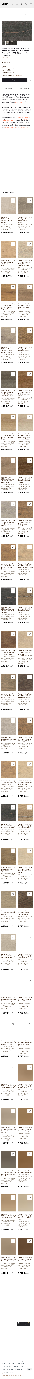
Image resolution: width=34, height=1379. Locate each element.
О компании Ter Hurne (24, 1318)
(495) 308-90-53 (9, 1343)
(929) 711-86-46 (9, 1348)
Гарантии (20, 1304)
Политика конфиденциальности (13, 1354)
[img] (5, 4)
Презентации (22, 1310)
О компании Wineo (23, 1316)
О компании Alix (22, 1312)
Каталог (4, 14)
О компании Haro (23, 1314)
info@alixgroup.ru (10, 1351)
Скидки (6, 1312)
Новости (20, 1308)
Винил (5, 1304)
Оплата (20, 1301)
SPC (5, 1303)
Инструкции (21, 1303)
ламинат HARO (19, 102)
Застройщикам (9, 1331)
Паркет (6, 1299)
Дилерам (7, 1328)
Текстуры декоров (10, 1333)
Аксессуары (7, 1310)
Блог (19, 1306)
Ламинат (8, 14)
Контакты (7, 1340)
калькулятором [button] (17, 75)
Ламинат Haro (14, 14)
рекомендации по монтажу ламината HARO (16, 127)
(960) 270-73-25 (9, 1346)
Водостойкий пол (9, 1308)
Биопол (6, 1306)
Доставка (21, 1299)
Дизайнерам (8, 1326)
